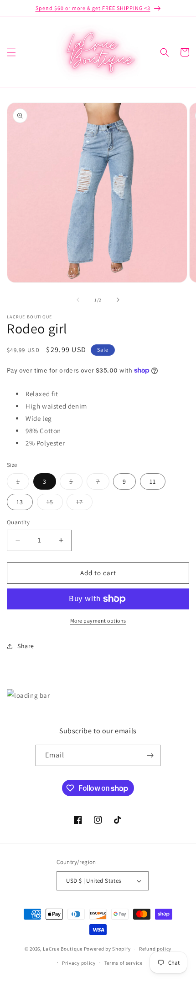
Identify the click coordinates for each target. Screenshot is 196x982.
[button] (11, 52)
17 (84, 503)
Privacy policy (79, 963)
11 (153, 481)
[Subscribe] (150, 755)
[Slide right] (118, 300)
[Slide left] (78, 300)
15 (54, 503)
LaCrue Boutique (63, 949)
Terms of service (123, 963)
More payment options (98, 620)
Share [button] (25, 646)
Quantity (18, 522)
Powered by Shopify (107, 949)
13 (19, 502)
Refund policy (155, 949)
